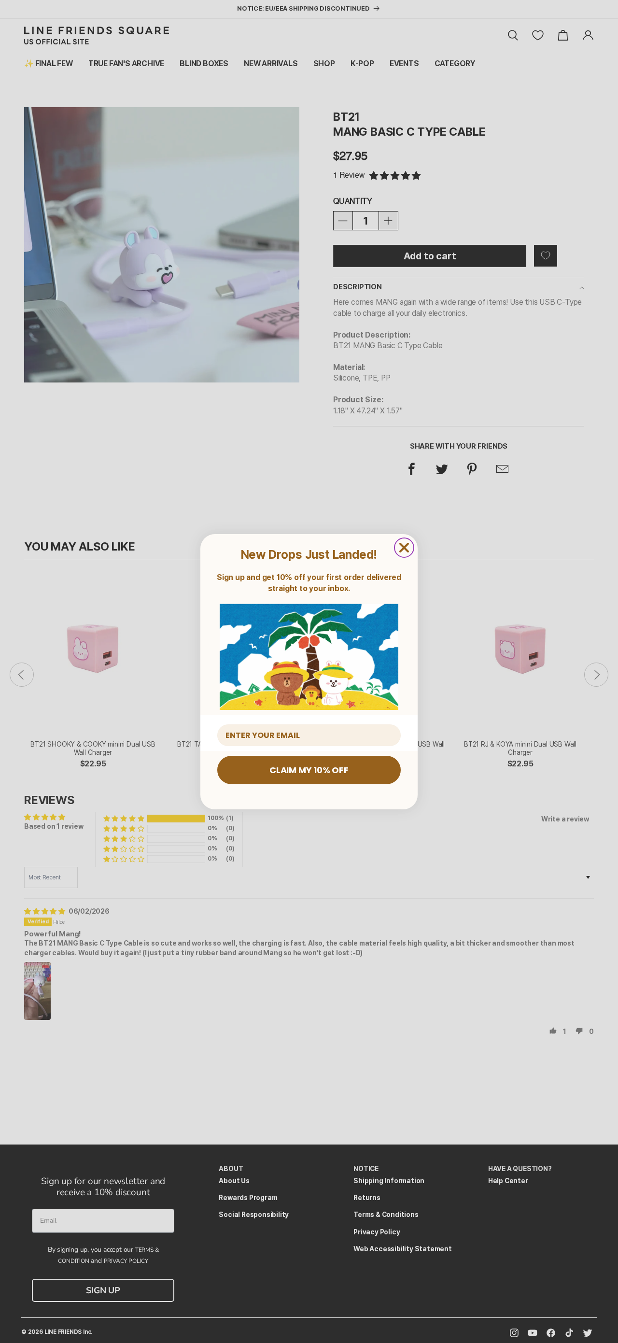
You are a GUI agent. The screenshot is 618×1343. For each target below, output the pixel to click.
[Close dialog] (404, 547)
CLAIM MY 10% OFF (309, 770)
